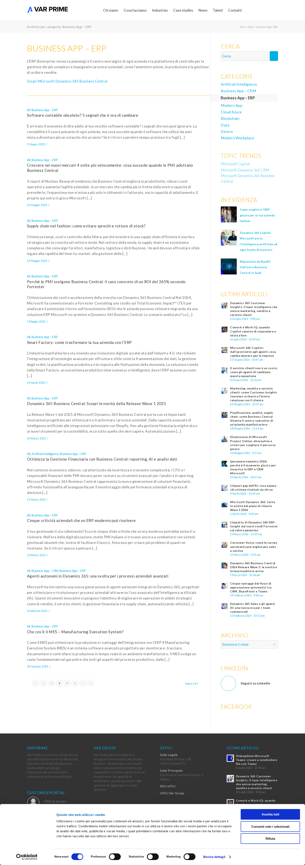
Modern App (231, 105)
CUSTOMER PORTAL (46, 793)
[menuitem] (110, 10)
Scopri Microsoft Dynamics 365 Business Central (67, 81)
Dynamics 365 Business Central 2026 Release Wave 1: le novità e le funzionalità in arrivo (253, 567)
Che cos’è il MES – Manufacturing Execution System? (75, 631)
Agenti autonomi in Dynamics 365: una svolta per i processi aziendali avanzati (97, 576)
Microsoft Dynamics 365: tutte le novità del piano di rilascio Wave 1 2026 (252, 506)
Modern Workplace (237, 138)
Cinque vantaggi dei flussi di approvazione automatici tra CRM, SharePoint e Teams (251, 587)
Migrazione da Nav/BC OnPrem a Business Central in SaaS (255, 267)
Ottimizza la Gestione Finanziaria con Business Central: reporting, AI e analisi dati (102, 459)
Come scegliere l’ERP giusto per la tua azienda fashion (257, 215)
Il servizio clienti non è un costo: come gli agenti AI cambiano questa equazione (254, 372)
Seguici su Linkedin (255, 683)
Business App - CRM (45, 571)
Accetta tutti (270, 814)
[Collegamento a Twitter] (262, 10)
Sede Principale (171, 770)
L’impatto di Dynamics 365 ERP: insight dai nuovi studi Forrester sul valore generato (254, 526)
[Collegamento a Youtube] (275, 10)
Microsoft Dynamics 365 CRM (245, 170)
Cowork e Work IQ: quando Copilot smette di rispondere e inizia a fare (253, 331)
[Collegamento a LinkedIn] (269, 10)
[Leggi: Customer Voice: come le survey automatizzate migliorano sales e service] (224, 545)
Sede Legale (169, 755)
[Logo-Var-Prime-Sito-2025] (47, 10)
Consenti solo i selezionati (270, 826)
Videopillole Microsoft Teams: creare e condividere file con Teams (256, 760)
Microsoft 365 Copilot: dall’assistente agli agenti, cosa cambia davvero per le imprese (253, 351)
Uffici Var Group (172, 793)
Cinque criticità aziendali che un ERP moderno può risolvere (81, 520)
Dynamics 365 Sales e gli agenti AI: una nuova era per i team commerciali (252, 607)
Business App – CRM (238, 91)
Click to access (55, 801)
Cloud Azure (231, 112)
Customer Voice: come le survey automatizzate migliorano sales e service (253, 546)
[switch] (115, 856)
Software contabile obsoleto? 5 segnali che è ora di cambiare (82, 115)
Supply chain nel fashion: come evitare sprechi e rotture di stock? (86, 225)
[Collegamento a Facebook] (256, 10)
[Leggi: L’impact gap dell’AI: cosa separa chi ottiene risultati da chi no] (224, 488)
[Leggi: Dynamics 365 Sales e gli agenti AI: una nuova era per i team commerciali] (224, 606)
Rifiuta (270, 838)
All (28, 110)
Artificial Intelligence (45, 454)
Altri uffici (167, 786)
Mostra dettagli (214, 857)
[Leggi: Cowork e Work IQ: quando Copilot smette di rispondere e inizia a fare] (224, 329)
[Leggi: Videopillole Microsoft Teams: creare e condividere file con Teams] (230, 758)
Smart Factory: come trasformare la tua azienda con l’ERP (79, 342)
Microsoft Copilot (235, 163)
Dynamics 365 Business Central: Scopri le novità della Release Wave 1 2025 (96, 403)
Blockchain (230, 118)
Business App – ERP (45, 110)
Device (227, 131)
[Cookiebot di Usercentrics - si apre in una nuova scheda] (27, 857)
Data (225, 125)
